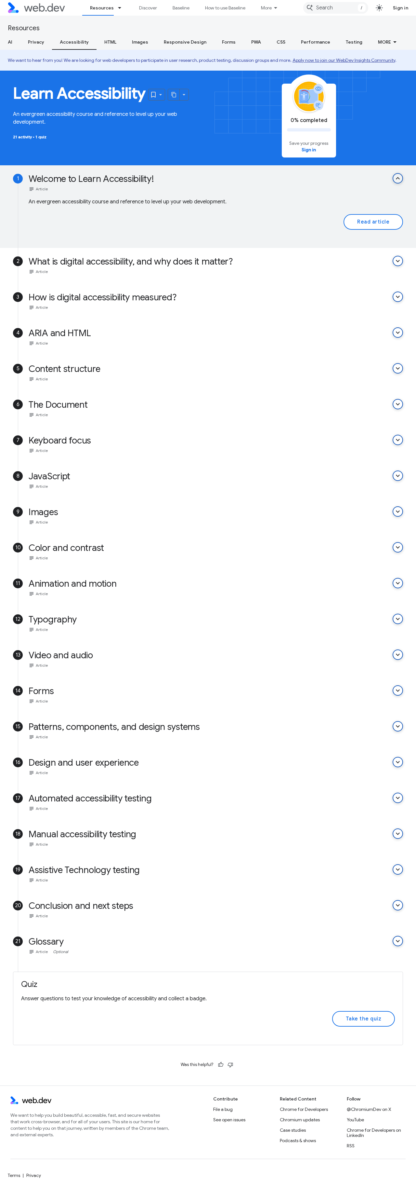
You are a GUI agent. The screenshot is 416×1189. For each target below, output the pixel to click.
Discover (148, 8)
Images (140, 42)
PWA (256, 42)
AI (10, 42)
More (266, 8)
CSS (281, 42)
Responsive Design (185, 42)
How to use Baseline (225, 8)
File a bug (223, 1109)
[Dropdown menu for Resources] (122, 8)
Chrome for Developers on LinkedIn (374, 1132)
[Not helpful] (230, 1065)
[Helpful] (221, 1065)
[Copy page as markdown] (174, 94)
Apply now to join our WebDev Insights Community (343, 60)
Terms (14, 1175)
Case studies (293, 1130)
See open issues (229, 1120)
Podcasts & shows (298, 1140)
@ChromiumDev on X (369, 1109)
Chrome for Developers (304, 1109)
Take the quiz (364, 1019)
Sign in (401, 8)
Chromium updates (300, 1120)
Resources (102, 8)
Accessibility (74, 42)
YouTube (355, 1120)
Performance (315, 42)
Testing (354, 42)
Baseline (181, 8)
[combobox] (335, 8)
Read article (373, 222)
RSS (351, 1146)
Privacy (36, 42)
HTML (110, 42)
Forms (229, 42)
